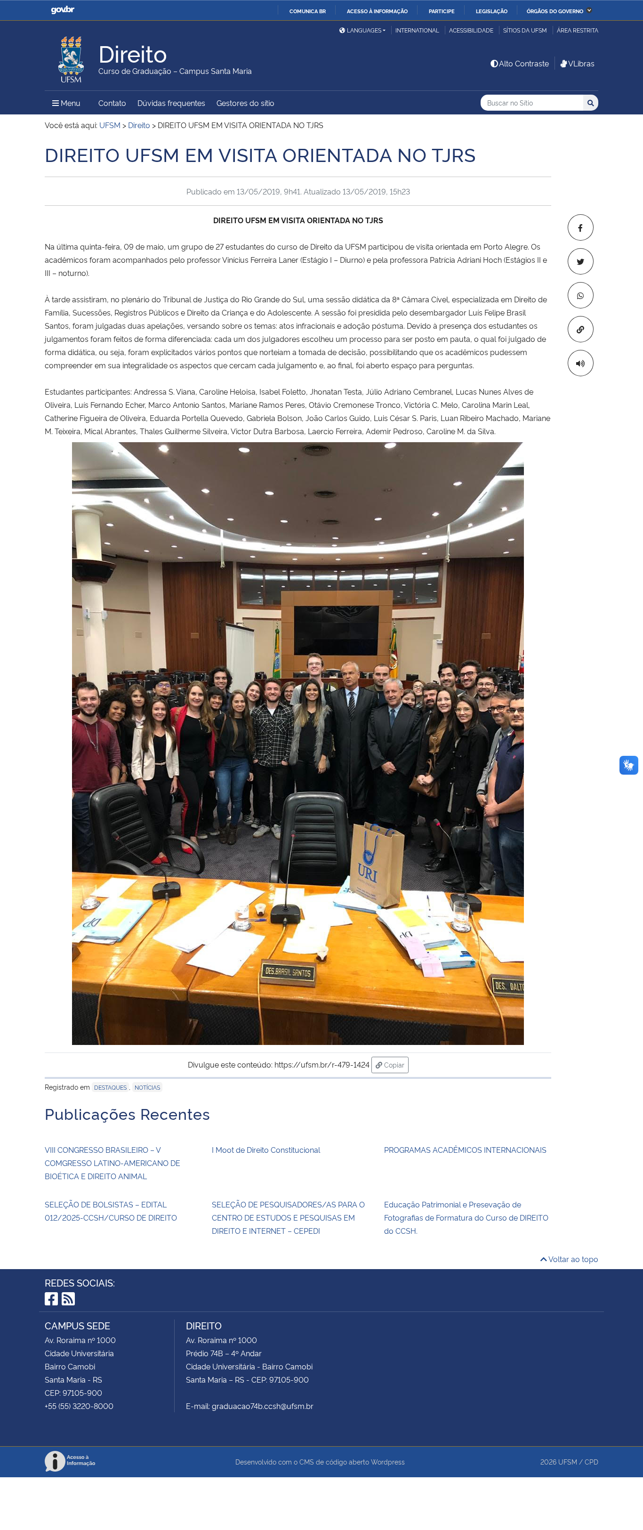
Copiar (395, 1064)
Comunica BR (307, 11)
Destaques (110, 1087)
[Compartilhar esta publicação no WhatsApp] (581, 295)
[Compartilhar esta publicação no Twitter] (581, 261)
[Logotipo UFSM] (71, 57)
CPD (591, 1461)
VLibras (581, 63)
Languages (364, 30)
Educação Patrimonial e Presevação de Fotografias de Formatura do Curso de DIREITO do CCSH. (466, 1217)
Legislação (491, 11)
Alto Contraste (524, 63)
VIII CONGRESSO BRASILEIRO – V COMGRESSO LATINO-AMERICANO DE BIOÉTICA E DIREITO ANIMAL (112, 1162)
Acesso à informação (377, 11)
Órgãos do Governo (555, 11)
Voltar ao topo (572, 1259)
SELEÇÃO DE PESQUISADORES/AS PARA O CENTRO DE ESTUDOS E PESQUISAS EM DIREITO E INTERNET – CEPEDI (288, 1217)
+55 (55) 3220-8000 (79, 1405)
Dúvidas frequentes (171, 102)
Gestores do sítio (245, 102)
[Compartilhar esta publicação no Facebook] (581, 227)
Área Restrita (577, 30)
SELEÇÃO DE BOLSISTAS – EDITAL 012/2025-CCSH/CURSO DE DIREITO (111, 1210)
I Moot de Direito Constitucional (266, 1149)
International (417, 30)
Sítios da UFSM (525, 30)
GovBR (62, 10)
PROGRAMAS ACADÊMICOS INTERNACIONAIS (465, 1149)
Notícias (147, 1087)
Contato (112, 102)
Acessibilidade (471, 30)
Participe (442, 11)
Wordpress (388, 1461)
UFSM (567, 1461)
